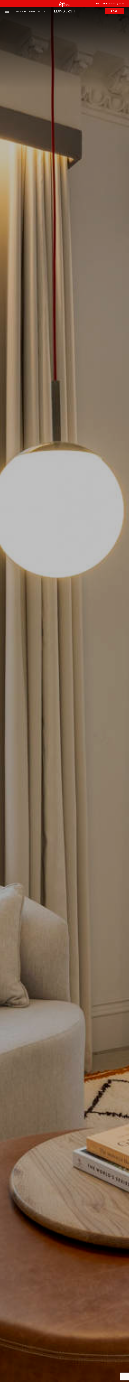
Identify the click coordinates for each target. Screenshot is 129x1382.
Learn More (112, 4)
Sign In (121, 4)
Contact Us (21, 11)
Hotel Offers (44, 11)
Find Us (32, 11)
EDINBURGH (64, 11)
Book (114, 11)
